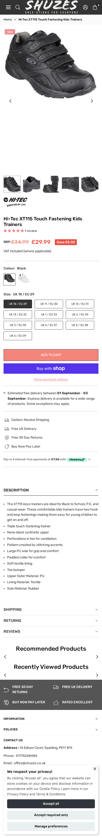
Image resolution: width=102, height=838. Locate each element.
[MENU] (8, 7)
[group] (51, 64)
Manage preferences (51, 826)
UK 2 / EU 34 (80, 314)
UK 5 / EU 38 (80, 325)
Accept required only (51, 815)
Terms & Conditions (50, 794)
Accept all (51, 804)
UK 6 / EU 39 (18, 335)
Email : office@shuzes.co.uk (25, 763)
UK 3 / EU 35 (18, 325)
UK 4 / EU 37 (49, 325)
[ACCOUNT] (85, 7)
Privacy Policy (17, 794)
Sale (10, 32)
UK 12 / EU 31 (79, 304)
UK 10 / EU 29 (18, 304)
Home (8, 19)
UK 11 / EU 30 (49, 304)
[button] (95, 7)
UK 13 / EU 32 (18, 314)
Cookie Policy (50, 789)
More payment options (51, 379)
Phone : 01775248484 (20, 756)
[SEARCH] (18, 7)
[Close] (94, 768)
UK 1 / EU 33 (49, 314)
